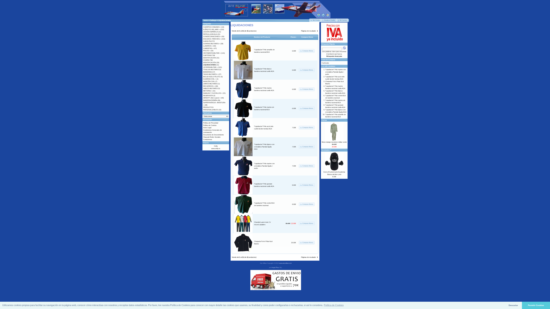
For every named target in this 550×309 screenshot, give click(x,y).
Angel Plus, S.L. (277, 267)
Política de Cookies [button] (334, 305)
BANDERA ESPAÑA (210, 100)
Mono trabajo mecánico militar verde (334, 142)
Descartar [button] (513, 305)
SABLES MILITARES (210, 88)
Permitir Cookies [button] (536, 305)
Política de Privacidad (210, 123)
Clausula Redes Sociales (212, 137)
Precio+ (293, 37)
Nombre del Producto (262, 37)
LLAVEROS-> (208, 46)
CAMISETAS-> (208, 48)
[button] (315, 20)
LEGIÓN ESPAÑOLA (210, 32)
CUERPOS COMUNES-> (212, 27)
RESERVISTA (208, 95)
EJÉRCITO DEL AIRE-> (211, 29)
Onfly (216, 146)
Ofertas (324, 120)
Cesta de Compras (328, 60)
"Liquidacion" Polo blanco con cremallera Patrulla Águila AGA (264, 146)
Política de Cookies (210, 125)
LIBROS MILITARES (210, 84)
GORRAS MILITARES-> (211, 43)
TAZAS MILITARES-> (210, 74)
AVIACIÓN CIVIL (209, 81)
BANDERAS (207, 72)
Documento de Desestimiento (213, 135)
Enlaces (206, 143)
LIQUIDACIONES (224, 20)
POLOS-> (206, 51)
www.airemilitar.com (285, 263)
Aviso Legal (207, 127)
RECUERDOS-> (209, 86)
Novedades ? (326, 150)
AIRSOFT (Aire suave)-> (212, 98)
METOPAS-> (207, 91)
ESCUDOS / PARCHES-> (212, 39)
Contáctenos (207, 139)
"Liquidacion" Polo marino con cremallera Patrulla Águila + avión (264, 166)
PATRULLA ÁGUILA (210, 34)
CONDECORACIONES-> (212, 36)
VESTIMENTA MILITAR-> (212, 53)
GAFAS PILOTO (209, 41)
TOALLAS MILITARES (211, 69)
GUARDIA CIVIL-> (209, 79)
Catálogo (213, 20)
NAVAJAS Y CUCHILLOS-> (212, 93)
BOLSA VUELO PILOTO (211, 77)
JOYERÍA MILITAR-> (210, 67)
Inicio (206, 20)
